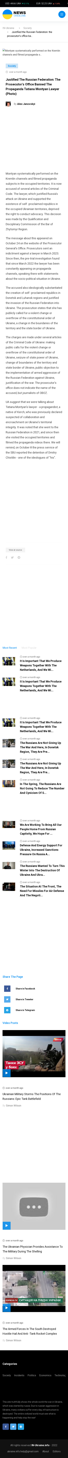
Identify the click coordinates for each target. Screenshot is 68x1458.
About (45, 1451)
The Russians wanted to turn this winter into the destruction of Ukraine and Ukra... (42, 870)
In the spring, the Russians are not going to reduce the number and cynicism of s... (42, 788)
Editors (57, 1451)
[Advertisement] (34, 140)
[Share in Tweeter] (12, 557)
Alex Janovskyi (26, 103)
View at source (15, 550)
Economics (45, 1375)
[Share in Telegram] (19, 557)
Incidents (19, 1375)
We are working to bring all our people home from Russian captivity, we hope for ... (41, 829)
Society (27, 28)
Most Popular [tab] (29, 647)
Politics (32, 1375)
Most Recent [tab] (10, 647)
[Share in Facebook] (6, 557)
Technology (61, 1375)
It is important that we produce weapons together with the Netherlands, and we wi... (41, 665)
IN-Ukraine (8, 28)
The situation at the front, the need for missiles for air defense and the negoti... (42, 891)
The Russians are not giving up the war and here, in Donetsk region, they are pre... (40, 747)
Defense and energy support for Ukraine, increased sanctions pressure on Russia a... (41, 850)
